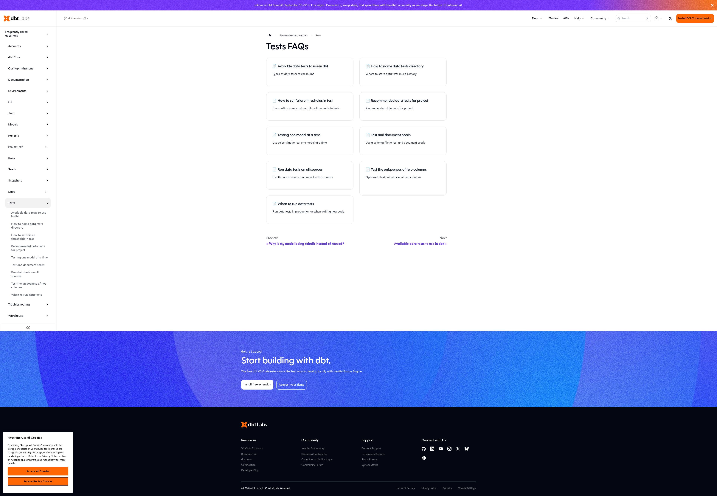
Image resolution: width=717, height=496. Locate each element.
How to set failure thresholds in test (23, 237)
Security (447, 488)
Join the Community (312, 448)
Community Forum (312, 465)
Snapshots (15, 180)
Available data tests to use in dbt (28, 214)
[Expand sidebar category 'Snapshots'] (47, 180)
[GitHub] (424, 449)
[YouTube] (441, 449)
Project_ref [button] (15, 147)
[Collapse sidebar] (28, 327)
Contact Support (371, 448)
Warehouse (15, 316)
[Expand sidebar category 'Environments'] (47, 91)
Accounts (14, 46)
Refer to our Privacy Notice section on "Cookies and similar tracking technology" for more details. (37, 459)
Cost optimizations (20, 68)
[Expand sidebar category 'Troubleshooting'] (47, 304)
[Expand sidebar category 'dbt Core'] (47, 57)
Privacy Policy (429, 488)
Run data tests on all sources (25, 274)
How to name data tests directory (27, 226)
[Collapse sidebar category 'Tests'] (47, 203)
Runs (11, 158)
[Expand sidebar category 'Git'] (47, 102)
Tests (11, 203)
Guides (553, 18)
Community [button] (598, 18)
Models (13, 124)
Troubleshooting (19, 304)
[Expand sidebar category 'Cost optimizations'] (47, 68)
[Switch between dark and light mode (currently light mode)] (671, 18)
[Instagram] (449, 448)
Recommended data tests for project (28, 248)
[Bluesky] (467, 449)
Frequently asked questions (16, 34)
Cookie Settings (467, 488)
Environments (17, 91)
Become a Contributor (314, 454)
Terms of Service (405, 488)
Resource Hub (249, 454)
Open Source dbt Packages (316, 459)
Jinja (11, 113)
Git (10, 102)
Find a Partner (369, 459)
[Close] (712, 5)
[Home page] (269, 35)
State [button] (11, 192)
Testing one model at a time (29, 257)
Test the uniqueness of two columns (28, 285)
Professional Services (373, 454)
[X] (458, 449)
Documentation (18, 80)
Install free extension (257, 384)
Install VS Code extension (695, 18)
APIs (566, 18)
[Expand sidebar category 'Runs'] (47, 158)
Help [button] (577, 18)
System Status (369, 465)
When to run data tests (26, 295)
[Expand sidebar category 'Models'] (47, 124)
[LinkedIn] (432, 448)
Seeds (12, 169)
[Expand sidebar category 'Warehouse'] (47, 316)
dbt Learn (246, 459)
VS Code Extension (252, 448)
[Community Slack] (424, 458)
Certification (248, 465)
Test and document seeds (27, 265)
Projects (13, 136)
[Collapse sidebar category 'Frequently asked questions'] (47, 34)
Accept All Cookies (38, 471)
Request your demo (291, 384)
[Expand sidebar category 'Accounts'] (47, 46)
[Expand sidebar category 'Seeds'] (47, 169)
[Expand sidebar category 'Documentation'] (47, 80)
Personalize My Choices (38, 481)
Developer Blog (250, 470)
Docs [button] (535, 18)
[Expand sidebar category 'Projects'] (47, 136)
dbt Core (14, 57)
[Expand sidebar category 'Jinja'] (47, 113)
